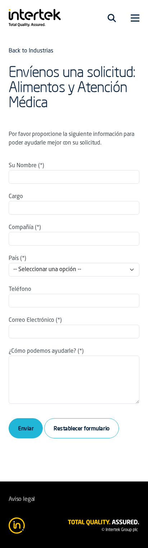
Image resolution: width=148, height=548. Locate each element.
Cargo (16, 197)
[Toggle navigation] (111, 18)
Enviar (25, 428)
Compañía (21, 227)
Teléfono (20, 289)
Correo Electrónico (31, 320)
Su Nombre (23, 166)
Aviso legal (22, 499)
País (14, 258)
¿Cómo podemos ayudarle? (42, 351)
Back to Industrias (31, 51)
